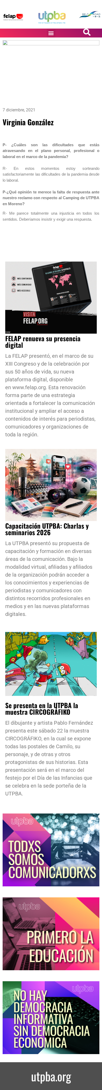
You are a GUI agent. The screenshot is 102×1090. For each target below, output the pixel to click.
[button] (51, 33)
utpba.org (51, 1076)
